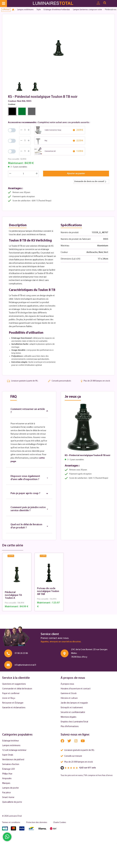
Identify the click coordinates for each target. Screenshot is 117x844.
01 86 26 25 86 (21, 653)
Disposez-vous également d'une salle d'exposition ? (25, 478)
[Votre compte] (98, 3)
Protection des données (36, 822)
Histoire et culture (69, 698)
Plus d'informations (70, 726)
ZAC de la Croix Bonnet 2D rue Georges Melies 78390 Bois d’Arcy (89, 653)
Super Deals (7, 755)
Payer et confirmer (11, 693)
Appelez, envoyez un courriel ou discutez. (61, 642)
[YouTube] (83, 742)
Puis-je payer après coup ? (25, 493)
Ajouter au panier (76, 173)
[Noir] (12, 111)
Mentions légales (68, 717)
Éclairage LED (8, 769)
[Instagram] (76, 742)
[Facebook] (63, 742)
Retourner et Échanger (12, 703)
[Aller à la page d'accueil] (54, 3)
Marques (6, 783)
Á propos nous (67, 684)
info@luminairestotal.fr (25, 665)
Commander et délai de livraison (17, 689)
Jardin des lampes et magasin (74, 703)
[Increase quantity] (37, 174)
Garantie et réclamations (13, 707)
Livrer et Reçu (8, 698)
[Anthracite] (31, 111)
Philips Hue (7, 774)
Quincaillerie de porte (12, 802)
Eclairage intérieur (10, 741)
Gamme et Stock (68, 693)
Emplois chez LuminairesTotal (74, 722)
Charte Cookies (59, 822)
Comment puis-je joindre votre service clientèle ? (28, 509)
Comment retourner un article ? (28, 411)
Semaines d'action (10, 764)
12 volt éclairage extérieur (14, 750)
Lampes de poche (10, 788)
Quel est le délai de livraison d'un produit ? (26, 526)
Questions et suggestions (14, 684)
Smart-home (8, 797)
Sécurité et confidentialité (73, 712)
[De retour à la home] (14, 10)
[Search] (105, 3)
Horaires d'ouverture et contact (76, 689)
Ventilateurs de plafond (13, 760)
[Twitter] (69, 742)
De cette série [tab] (12, 545)
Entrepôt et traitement (72, 707)
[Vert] (22, 111)
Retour (7, 10)
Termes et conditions (11, 822)
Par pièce (6, 793)
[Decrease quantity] (10, 174)
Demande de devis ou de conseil (89, 181)
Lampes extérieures (11, 745)
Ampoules (7, 778)
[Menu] (3, 3)
